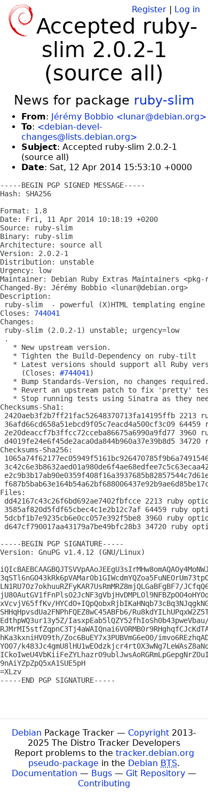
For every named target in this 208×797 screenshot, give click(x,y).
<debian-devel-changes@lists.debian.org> (79, 132)
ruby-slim (164, 100)
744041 (47, 313)
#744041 (75, 373)
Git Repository (155, 773)
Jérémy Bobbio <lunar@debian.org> (128, 116)
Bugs (101, 773)
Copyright (148, 733)
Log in (187, 9)
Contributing (104, 783)
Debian (27, 733)
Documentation (44, 773)
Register (149, 9)
